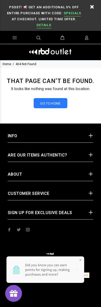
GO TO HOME (50, 103)
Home (7, 64)
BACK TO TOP (50, 295)
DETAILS (44, 25)
